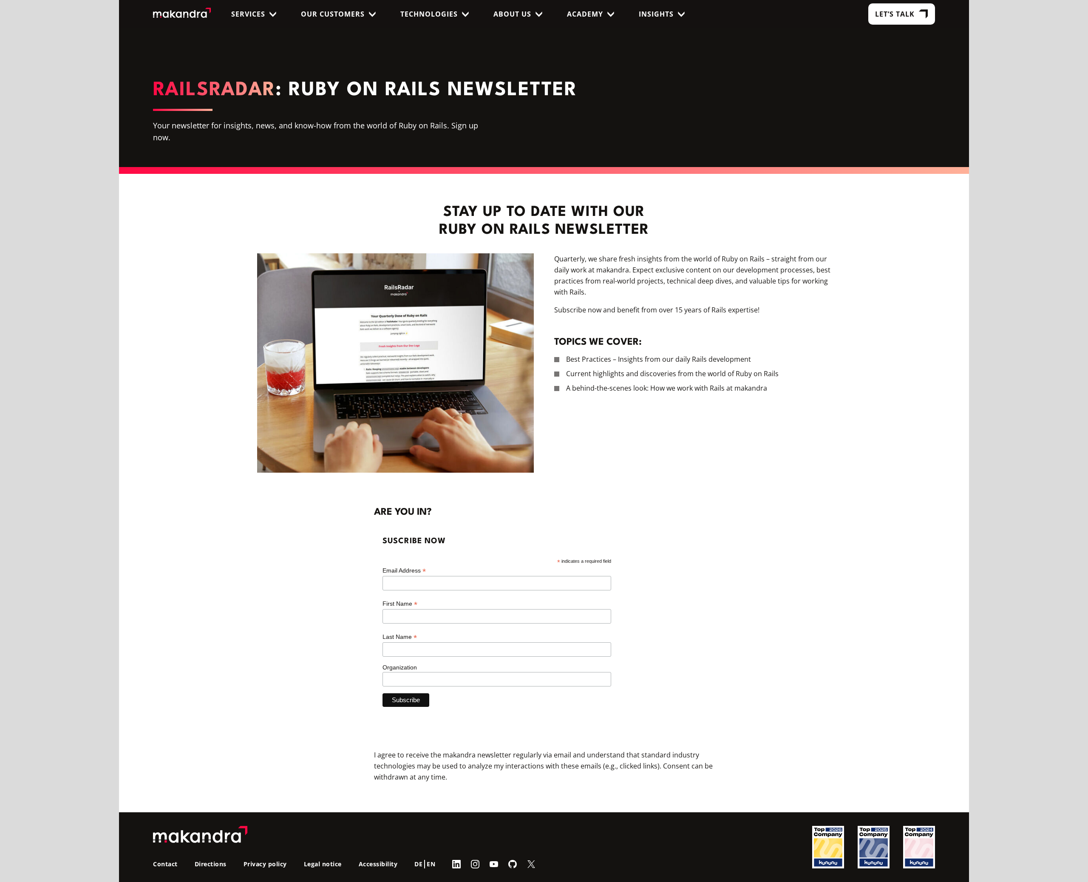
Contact (165, 864)
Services (248, 14)
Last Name (399, 637)
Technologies (429, 14)
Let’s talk (895, 14)
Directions (211, 864)
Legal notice (323, 864)
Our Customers (333, 14)
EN (431, 864)
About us (512, 14)
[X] (531, 863)
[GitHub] (512, 863)
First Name (399, 604)
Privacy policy (265, 864)
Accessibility (378, 864)
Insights (656, 14)
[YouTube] (494, 863)
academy (585, 14)
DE (418, 864)
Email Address (404, 571)
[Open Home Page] (182, 14)
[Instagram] (475, 863)
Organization (399, 667)
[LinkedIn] (456, 863)
